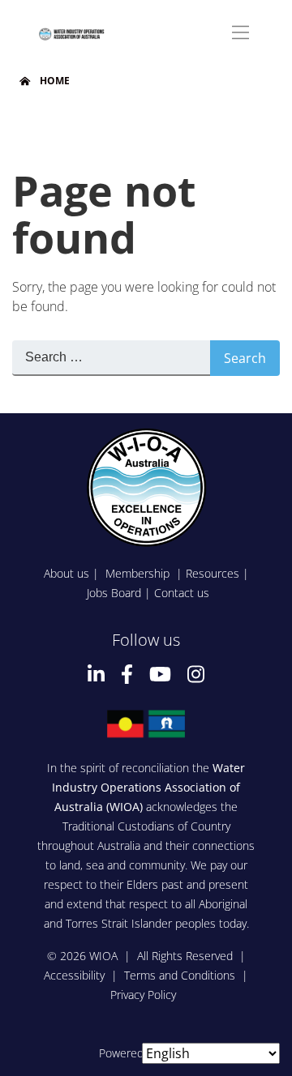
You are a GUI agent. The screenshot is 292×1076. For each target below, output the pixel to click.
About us (66, 573)
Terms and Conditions (179, 975)
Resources (212, 573)
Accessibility (74, 975)
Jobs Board (114, 592)
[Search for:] (111, 358)
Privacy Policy (143, 994)
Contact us (181, 592)
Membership (139, 573)
